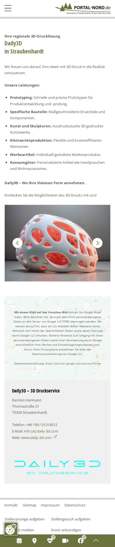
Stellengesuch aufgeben (70, 519)
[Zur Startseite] (83, 8)
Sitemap (29, 505)
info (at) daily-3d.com (41, 431)
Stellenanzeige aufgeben (24, 519)
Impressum (50, 505)
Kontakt (11, 505)
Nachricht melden (19, 529)
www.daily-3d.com (36, 437)
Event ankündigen (66, 529)
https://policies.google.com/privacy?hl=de (73, 363)
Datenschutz (74, 505)
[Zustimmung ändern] (11, 529)
